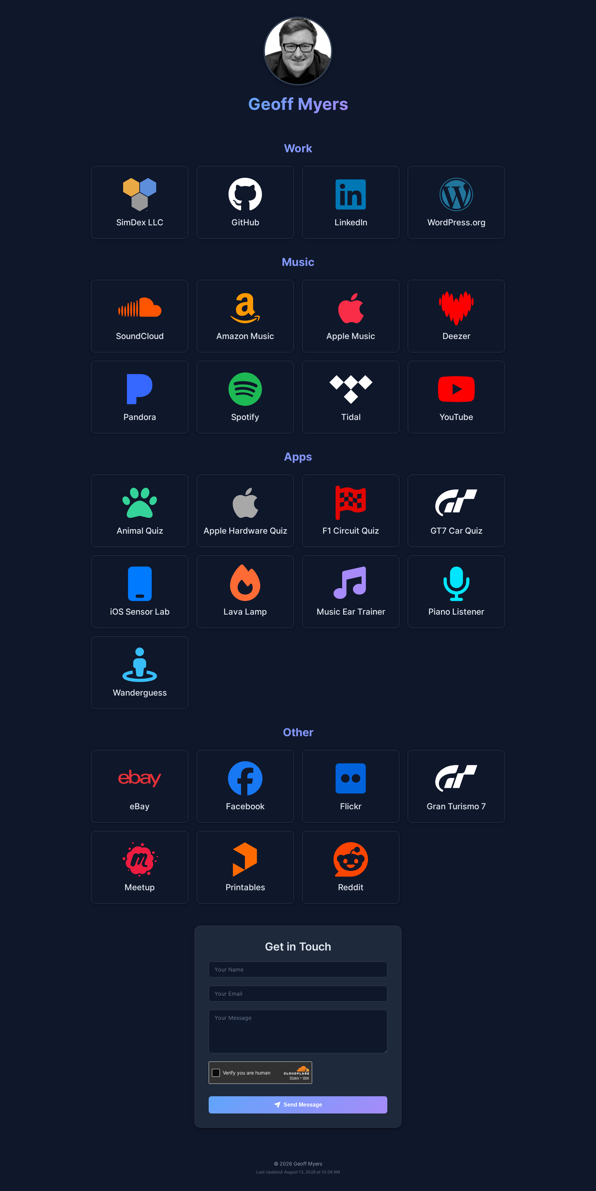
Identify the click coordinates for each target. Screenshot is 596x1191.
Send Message (303, 1105)
